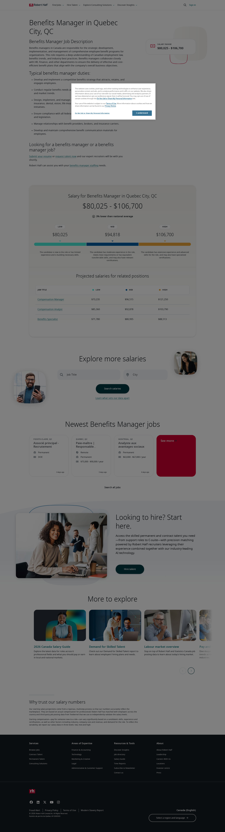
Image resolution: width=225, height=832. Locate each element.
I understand (142, 113)
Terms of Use (111, 103)
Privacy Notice (110, 106)
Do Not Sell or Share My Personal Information (114, 99)
